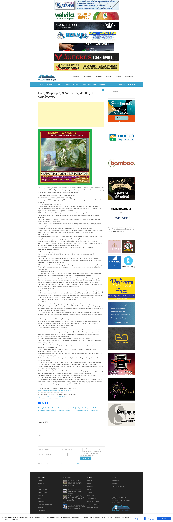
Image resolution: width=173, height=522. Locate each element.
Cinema (89, 483)
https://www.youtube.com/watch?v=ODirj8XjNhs (52, 397)
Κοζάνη (40, 481)
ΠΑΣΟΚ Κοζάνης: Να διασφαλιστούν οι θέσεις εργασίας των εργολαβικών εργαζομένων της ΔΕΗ (72, 483)
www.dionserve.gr (118, 232)
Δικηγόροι (90, 493)
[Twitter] (130, 84)
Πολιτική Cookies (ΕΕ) (118, 486)
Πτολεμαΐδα (41, 483)
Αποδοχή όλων (164, 519)
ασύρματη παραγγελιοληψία (123, 228)
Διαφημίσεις (115, 483)
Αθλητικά (40, 495)
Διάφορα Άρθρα (42, 90)
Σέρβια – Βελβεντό (42, 490)
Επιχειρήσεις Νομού (92, 507)
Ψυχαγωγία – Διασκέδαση (45, 504)
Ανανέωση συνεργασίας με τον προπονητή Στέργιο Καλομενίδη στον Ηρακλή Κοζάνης (76, 506)
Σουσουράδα (88, 77)
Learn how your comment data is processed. (74, 464)
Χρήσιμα (109, 77)
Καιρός (68, 84)
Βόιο (39, 486)
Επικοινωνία (129, 77)
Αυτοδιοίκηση (41, 501)
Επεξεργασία (138, 519)
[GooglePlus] (132, 84)
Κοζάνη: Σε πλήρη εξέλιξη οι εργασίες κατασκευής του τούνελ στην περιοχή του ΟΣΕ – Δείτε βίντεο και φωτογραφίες (74, 498)
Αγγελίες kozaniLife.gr (93, 504)
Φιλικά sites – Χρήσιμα (93, 501)
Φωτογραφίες (41, 510)
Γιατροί (89, 490)
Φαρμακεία (90, 486)
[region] (86, 518)
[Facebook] (128, 84)
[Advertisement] (71, 114)
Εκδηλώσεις (76, 84)
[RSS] (134, 84)
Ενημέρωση (50, 84)
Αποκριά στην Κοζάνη (89, 84)
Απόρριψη (151, 519)
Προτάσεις (60, 84)
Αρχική (41, 84)
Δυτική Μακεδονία (42, 493)
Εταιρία (118, 77)
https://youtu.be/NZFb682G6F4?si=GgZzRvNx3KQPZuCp (55, 390)
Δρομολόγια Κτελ (91, 498)
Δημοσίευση (85, 458)
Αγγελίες (99, 77)
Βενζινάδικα (90, 495)
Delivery (89, 481)
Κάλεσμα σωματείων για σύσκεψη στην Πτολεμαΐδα (75, 490)
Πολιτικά (40, 498)
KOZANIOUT (76, 77)
